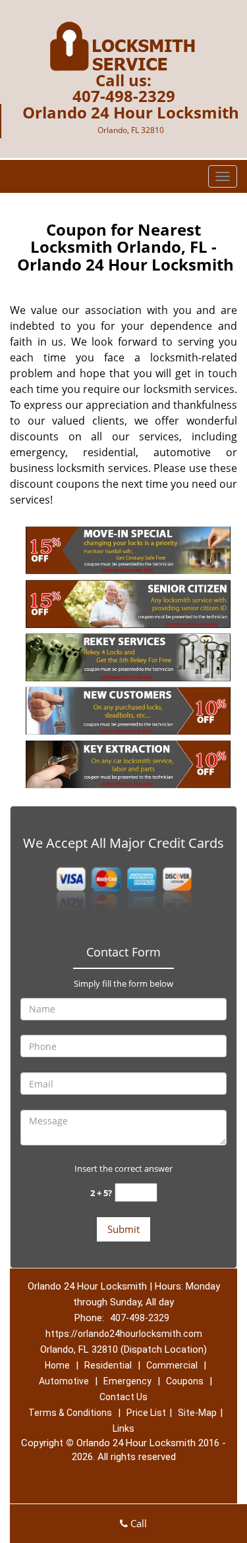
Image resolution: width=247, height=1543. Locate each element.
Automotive (64, 1381)
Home (57, 1365)
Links (123, 1428)
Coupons (185, 1381)
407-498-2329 (123, 96)
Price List (146, 1412)
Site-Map (197, 1412)
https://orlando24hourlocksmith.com (123, 1333)
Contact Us (123, 1397)
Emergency (127, 1381)
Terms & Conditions (70, 1412)
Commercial (172, 1365)
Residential (108, 1365)
